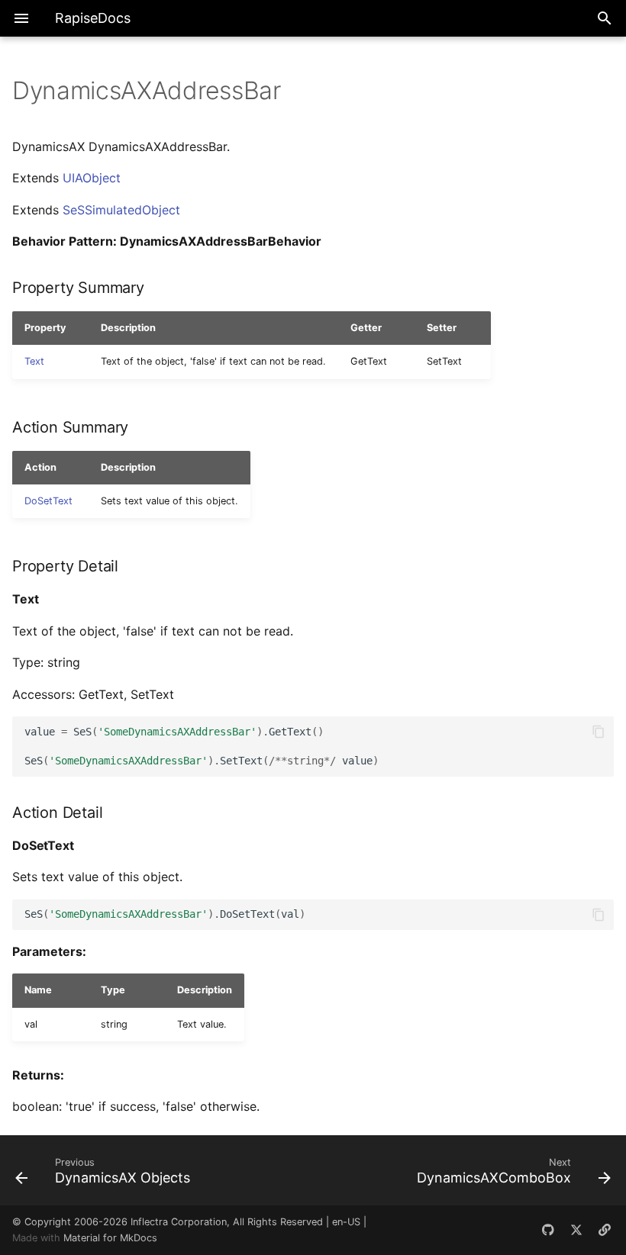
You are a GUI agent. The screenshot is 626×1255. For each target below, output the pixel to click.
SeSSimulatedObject (121, 209)
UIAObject (92, 177)
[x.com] (576, 1230)
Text (34, 361)
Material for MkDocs (110, 1238)
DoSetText (48, 501)
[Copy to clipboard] (598, 731)
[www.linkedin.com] (604, 1230)
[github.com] (548, 1230)
